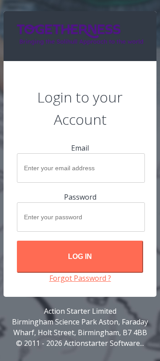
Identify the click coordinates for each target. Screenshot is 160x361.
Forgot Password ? (80, 278)
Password (80, 197)
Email (80, 148)
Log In (80, 256)
